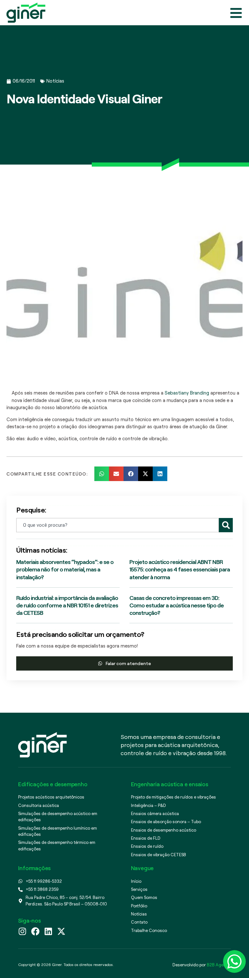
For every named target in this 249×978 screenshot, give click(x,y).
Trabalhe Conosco (149, 930)
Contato (139, 922)
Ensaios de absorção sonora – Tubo (166, 821)
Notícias (55, 81)
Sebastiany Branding (187, 393)
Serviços (139, 889)
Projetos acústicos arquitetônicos (51, 797)
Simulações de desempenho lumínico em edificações (57, 831)
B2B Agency (218, 964)
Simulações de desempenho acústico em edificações (57, 816)
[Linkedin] (48, 931)
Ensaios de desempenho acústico (163, 830)
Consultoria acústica (38, 805)
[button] (101, 473)
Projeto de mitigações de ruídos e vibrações (173, 797)
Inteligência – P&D (148, 805)
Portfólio (139, 905)
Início (136, 881)
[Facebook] (35, 931)
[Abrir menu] (236, 12)
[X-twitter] (61, 931)
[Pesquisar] (226, 525)
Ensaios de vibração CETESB (158, 854)
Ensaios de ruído (147, 846)
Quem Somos (144, 897)
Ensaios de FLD (145, 838)
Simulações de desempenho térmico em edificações (56, 845)
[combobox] (117, 525)
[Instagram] (22, 931)
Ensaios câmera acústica (155, 813)
